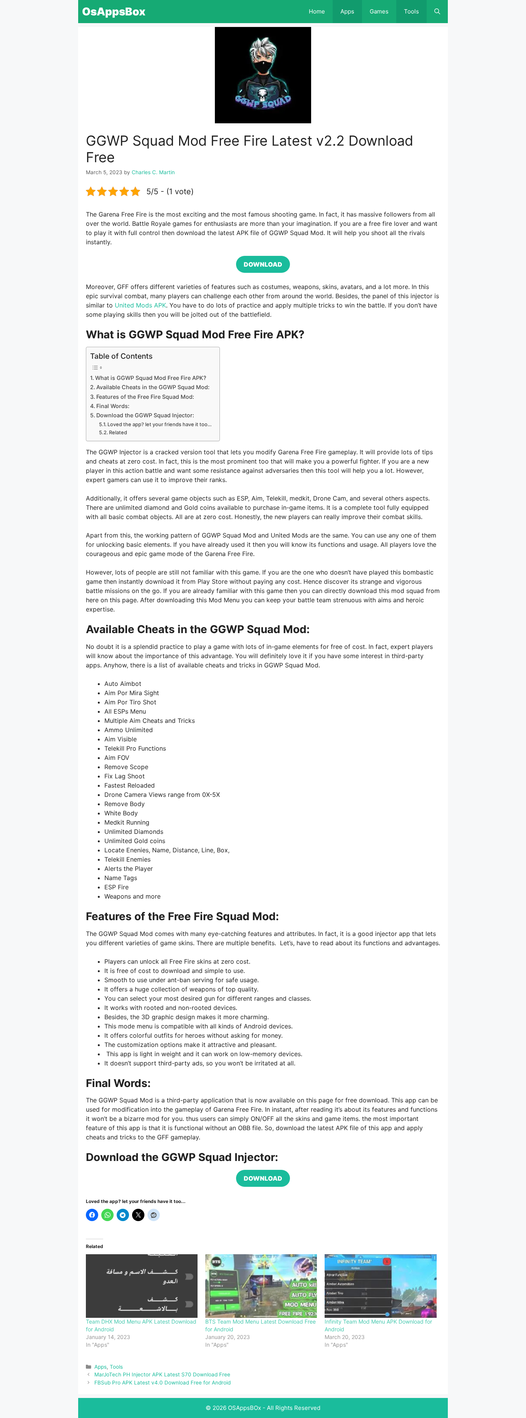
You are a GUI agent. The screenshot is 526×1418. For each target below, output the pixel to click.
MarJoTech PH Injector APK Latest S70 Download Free (162, 1374)
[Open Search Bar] (437, 11)
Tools (411, 11)
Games (379, 11)
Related (118, 432)
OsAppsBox (114, 11)
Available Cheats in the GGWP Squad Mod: (152, 387)
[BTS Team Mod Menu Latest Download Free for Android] (261, 1286)
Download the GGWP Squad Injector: (145, 415)
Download (263, 264)
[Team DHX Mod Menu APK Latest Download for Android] (142, 1286)
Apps (347, 11)
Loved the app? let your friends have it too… (159, 424)
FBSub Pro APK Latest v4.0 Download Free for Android (162, 1382)
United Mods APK (140, 305)
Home (317, 11)
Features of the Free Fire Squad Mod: (145, 396)
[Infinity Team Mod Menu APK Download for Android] (380, 1286)
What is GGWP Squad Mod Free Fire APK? (150, 378)
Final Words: (112, 406)
